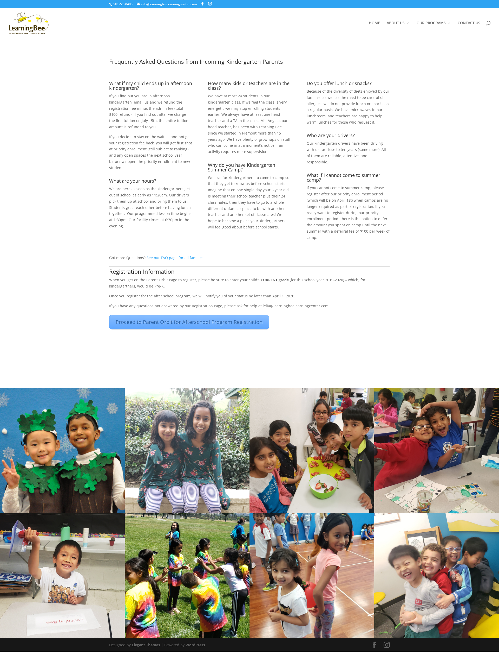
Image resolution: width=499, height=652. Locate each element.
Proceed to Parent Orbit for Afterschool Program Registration (189, 321)
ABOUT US (396, 23)
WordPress (195, 644)
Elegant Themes (146, 644)
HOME (374, 23)
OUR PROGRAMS (431, 23)
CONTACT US (469, 23)
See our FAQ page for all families (175, 257)
